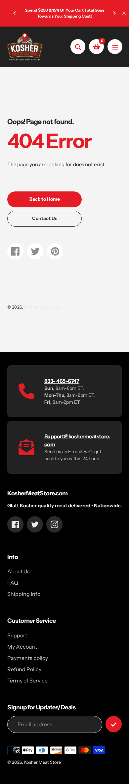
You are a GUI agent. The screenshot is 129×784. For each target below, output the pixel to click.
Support (17, 635)
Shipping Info (23, 594)
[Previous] (15, 13)
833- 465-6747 (61, 381)
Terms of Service (27, 680)
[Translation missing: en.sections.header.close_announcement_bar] (124, 13)
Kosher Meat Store (42, 307)
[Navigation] (115, 46)
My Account (22, 646)
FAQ (12, 582)
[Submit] (114, 724)
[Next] (114, 13)
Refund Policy (24, 669)
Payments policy (27, 658)
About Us (18, 571)
